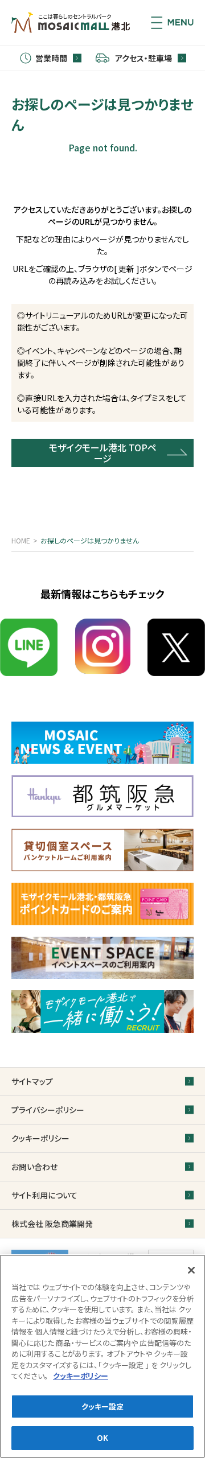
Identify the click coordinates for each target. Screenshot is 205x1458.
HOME (20, 540)
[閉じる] (191, 1270)
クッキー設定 (102, 1406)
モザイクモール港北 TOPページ (103, 452)
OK (102, 1437)
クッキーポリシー (80, 1375)
